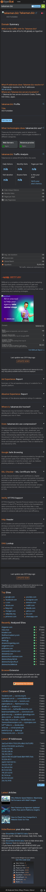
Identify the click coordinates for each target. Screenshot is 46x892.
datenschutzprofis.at (10, 662)
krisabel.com (6, 633)
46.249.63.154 (7, 767)
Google (22, 452)
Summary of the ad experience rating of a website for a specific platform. (21, 384)
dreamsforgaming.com (10, 643)
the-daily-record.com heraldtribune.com (18, 720)
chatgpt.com (10, 611)
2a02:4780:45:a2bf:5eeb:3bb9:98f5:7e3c (17, 757)
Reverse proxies (27, 143)
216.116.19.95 (6, 781)
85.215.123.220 (7, 778)
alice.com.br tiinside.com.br (13, 717)
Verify (22, 498)
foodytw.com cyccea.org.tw (14, 696)
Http (22, 519)
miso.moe (5, 630)
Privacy (26, 890)
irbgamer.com (7, 627)
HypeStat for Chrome (24, 684)
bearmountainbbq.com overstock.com (17, 712)
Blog (21, 890)
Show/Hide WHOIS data (15, 841)
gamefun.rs (6, 638)
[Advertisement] (23, 58)
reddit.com (30, 605)
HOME (18, 1)
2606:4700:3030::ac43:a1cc (13, 746)
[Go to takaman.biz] (36, 13)
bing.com (8, 608)
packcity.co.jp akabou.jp (12, 730)
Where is (22, 406)
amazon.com (31, 603)
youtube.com (31, 597)
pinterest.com (10, 617)
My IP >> (41, 785)
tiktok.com (9, 605)
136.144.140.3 (7, 754)
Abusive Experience (22, 394)
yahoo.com (30, 611)
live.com (29, 614)
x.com (7, 603)
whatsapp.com (32, 617)
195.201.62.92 (7, 773)
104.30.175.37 (7, 765)
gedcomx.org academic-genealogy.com (18, 714)
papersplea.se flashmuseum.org (15, 704)
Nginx (7, 146)
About (32, 890)
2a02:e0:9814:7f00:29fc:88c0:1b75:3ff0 (17, 743)
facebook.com (11, 600)
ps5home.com (7, 648)
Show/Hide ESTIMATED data (17, 834)
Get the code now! (23, 860)
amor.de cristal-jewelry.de (13, 728)
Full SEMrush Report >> (37, 350)
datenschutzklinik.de (9, 664)
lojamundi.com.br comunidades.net (16, 698)
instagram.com (32, 600)
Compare (37, 6)
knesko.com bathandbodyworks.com (17, 709)
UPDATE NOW (23, 361)
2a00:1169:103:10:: (9, 762)
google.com (10, 597)
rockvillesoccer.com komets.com (15, 701)
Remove (9, 843)
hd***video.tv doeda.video (13, 725)
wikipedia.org (10, 614)
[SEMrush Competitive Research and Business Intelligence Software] (11, 277)
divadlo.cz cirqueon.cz (11, 706)
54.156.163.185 (7, 749)
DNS (22, 543)
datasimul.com (7, 654)
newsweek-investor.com (11, 651)
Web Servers (8, 143)
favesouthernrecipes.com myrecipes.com (19, 722)
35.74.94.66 (6, 775)
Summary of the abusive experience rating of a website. (21, 398)
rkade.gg (5, 640)
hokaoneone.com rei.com (12, 733)
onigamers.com (8, 646)
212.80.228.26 (7, 751)
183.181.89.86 (6, 89)
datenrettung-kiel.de (9, 659)
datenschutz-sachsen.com (12, 656)
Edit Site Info (7, 120)
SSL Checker (22, 471)
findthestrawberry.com (10, 635)
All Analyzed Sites (12, 890)
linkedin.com (30, 608)
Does (22, 424)
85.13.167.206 (7, 770)
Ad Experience (22, 379)
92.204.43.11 (6, 759)
